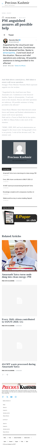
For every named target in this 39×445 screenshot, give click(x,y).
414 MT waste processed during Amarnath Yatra (18, 185)
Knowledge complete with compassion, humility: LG (18, 192)
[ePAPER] (19, 225)
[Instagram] (16, 397)
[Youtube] (11, 397)
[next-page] (6, 374)
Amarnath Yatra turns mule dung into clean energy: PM (19, 173)
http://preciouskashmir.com (19, 160)
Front (9, 13)
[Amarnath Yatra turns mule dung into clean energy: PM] (19, 255)
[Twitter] (7, 397)
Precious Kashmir (11, 17)
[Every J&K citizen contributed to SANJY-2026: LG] (19, 300)
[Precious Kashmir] (3, 18)
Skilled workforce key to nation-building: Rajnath (17, 198)
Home (4, 13)
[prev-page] (3, 374)
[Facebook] (3, 397)
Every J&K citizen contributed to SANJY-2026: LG (18, 179)
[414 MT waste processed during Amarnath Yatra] (19, 345)
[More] (32, 73)
